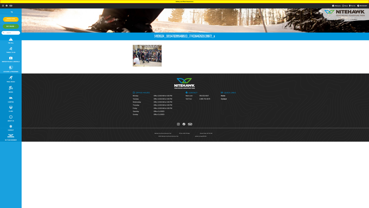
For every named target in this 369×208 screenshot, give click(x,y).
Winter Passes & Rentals (11, 61)
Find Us (352, 6)
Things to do (10, 52)
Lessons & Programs (10, 71)
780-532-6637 (363, 6)
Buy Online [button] (10, 26)
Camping (11, 102)
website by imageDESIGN (200, 136)
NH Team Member (11, 140)
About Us (11, 121)
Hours (346, 6)
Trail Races (11, 82)
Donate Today (10, 19)
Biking (11, 92)
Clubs (11, 111)
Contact (11, 130)
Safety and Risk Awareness (184, 1)
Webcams (338, 6)
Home (223, 96)
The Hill (11, 43)
